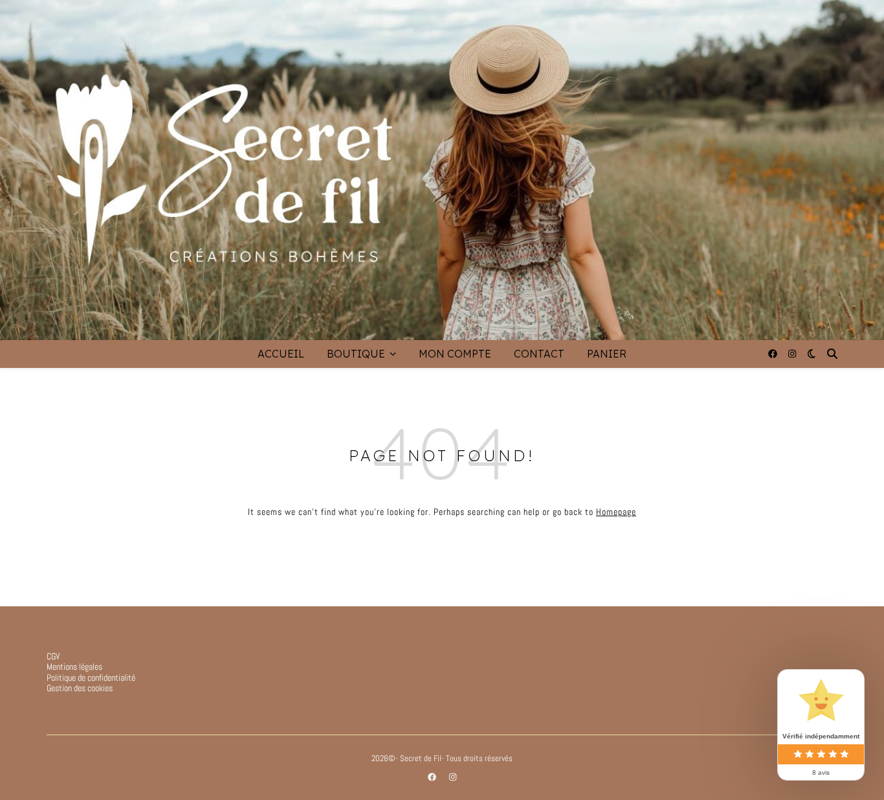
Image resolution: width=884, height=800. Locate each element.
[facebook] (773, 354)
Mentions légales (74, 666)
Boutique (356, 353)
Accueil (281, 353)
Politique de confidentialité (91, 677)
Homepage (616, 512)
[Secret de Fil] (442, 170)
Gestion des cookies (80, 688)
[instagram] (792, 354)
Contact (539, 353)
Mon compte (455, 353)
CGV (53, 656)
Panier (606, 353)
